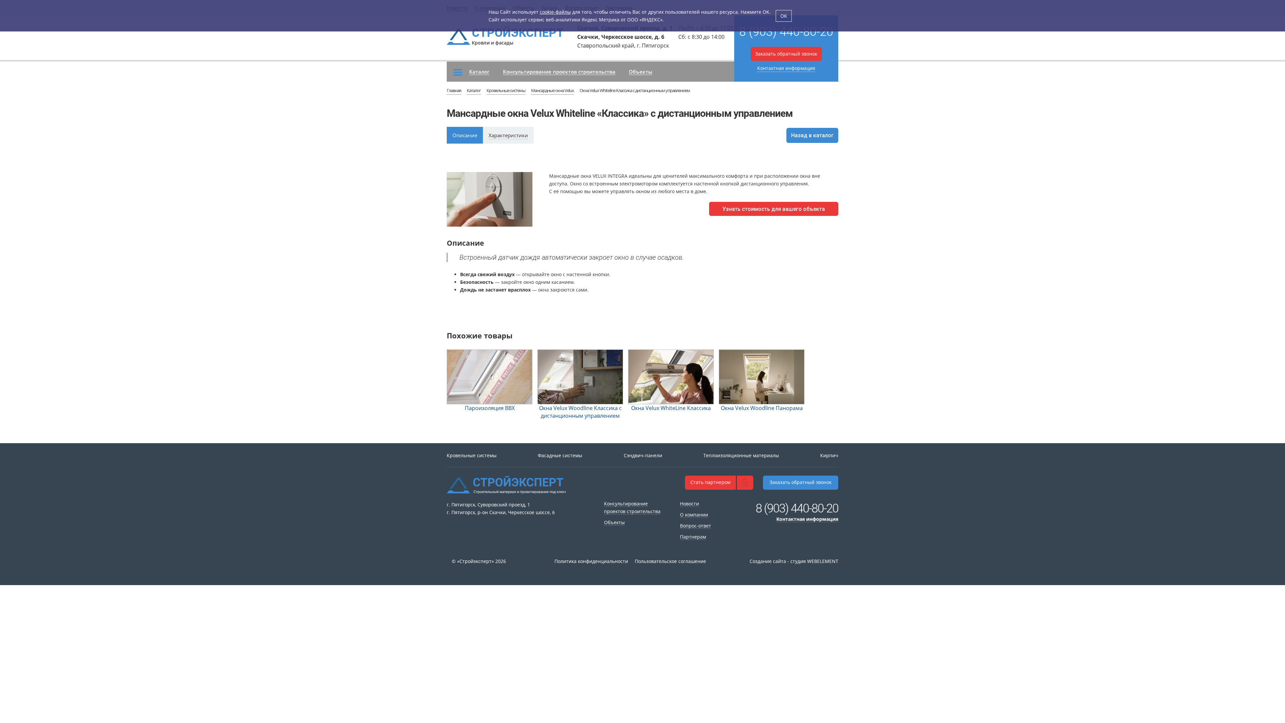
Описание (464, 135)
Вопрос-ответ (695, 526)
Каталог (479, 71)
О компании (694, 514)
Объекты (640, 71)
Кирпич (829, 455)
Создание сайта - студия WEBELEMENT (794, 561)
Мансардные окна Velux (552, 90)
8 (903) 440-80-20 (786, 31)
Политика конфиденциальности (591, 561)
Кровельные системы (506, 90)
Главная (454, 90)
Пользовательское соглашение (670, 561)
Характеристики (508, 135)
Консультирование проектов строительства (559, 71)
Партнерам (693, 537)
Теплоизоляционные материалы (741, 455)
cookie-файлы (555, 12)
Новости (689, 503)
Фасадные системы (560, 455)
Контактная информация (786, 68)
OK (783, 16)
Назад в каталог (812, 135)
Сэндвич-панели (643, 455)
